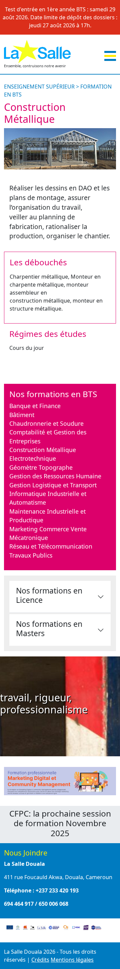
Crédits (40, 959)
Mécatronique (28, 538)
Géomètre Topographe (41, 467)
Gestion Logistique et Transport (53, 485)
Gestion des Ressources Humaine (55, 476)
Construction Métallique (42, 450)
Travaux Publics (30, 555)
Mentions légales (72, 959)
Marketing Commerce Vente (48, 529)
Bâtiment (21, 415)
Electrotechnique (32, 458)
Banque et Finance (35, 406)
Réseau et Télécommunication (50, 546)
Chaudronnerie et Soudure (46, 423)
